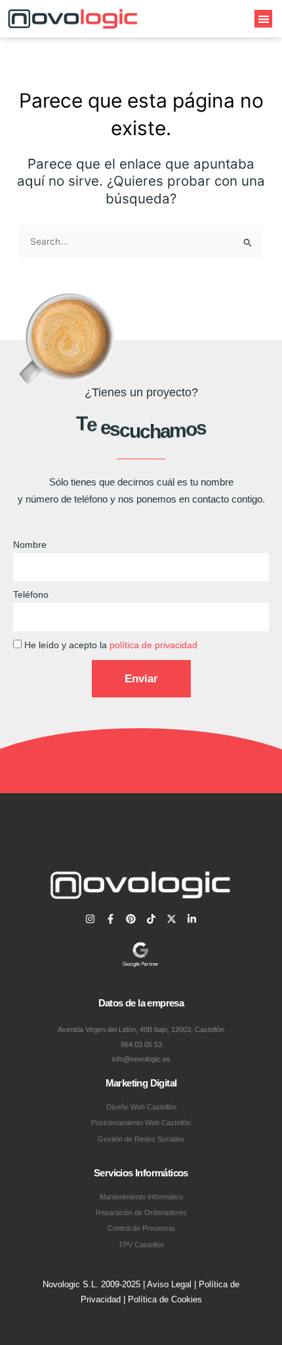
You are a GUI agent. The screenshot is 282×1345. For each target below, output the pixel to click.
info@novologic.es (141, 1059)
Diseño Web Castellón (141, 1107)
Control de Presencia (141, 1228)
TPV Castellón (141, 1245)
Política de (149, 1299)
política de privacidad (153, 645)
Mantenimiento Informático (141, 1197)
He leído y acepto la (110, 645)
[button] (263, 19)
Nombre (30, 545)
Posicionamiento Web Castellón (141, 1123)
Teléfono (31, 595)
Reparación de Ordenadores (141, 1212)
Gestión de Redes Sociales (141, 1139)
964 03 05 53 (141, 1044)
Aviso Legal (169, 1284)
